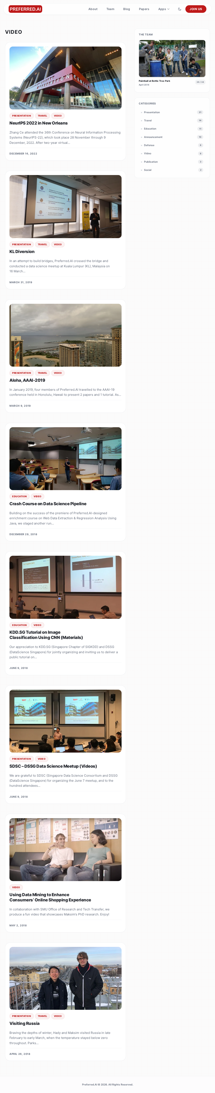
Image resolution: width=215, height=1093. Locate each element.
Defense (171, 145)
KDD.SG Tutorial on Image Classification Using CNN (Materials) (46, 635)
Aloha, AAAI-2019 (27, 380)
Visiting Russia (24, 1023)
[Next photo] (200, 58)
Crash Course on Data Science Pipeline (48, 503)
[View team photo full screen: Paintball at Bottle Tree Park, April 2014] (172, 58)
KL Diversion (21, 251)
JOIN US (196, 9)
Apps (162, 9)
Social (171, 169)
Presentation (21, 115)
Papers (144, 9)
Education (19, 496)
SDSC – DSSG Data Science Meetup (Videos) (53, 766)
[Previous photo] (144, 58)
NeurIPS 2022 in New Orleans (38, 123)
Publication (171, 161)
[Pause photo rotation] (200, 72)
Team (110, 9)
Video (58, 115)
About (93, 9)
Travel (42, 115)
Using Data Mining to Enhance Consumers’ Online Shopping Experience (50, 897)
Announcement (171, 137)
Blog (126, 9)
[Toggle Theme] (180, 9)
